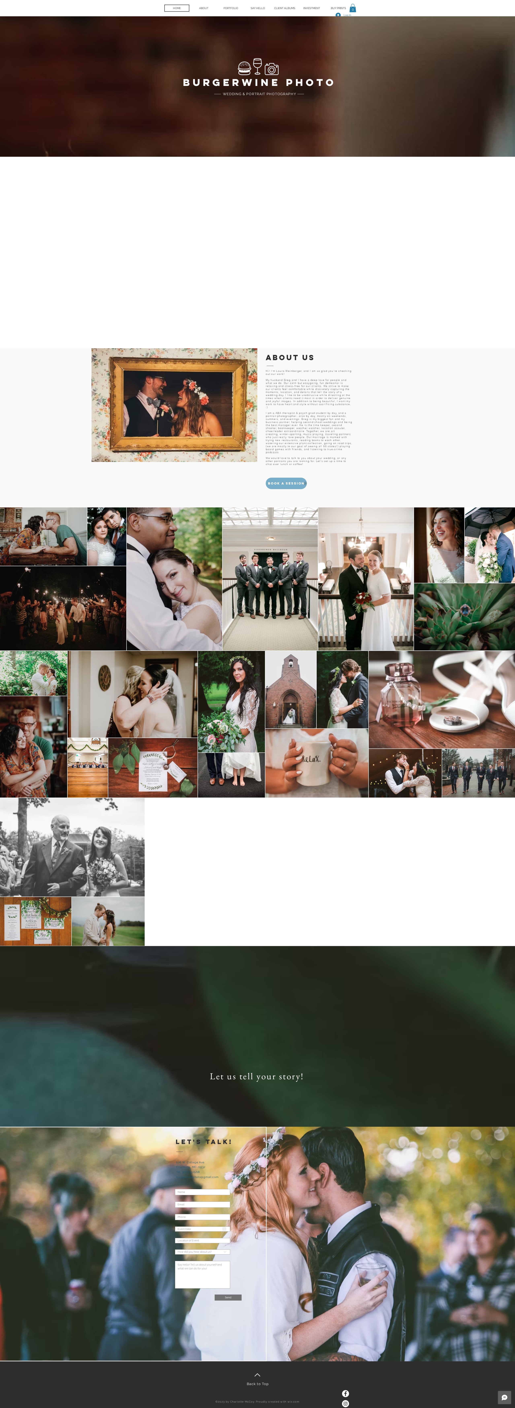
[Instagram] (345, 1403)
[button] (352, 8)
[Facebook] (345, 1393)
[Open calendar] (224, 1229)
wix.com (293, 1401)
